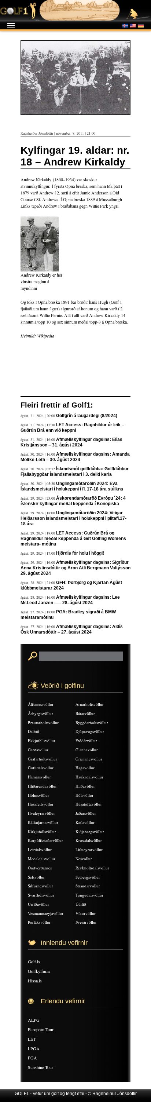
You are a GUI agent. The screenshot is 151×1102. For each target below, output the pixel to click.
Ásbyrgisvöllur (40, 713)
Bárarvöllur (85, 713)
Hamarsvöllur (39, 777)
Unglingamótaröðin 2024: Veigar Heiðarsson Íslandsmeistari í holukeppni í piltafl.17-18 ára (73, 518)
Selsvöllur (36, 877)
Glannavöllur (87, 749)
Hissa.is (35, 981)
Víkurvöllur (86, 913)
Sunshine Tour (40, 1067)
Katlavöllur (85, 822)
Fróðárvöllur (86, 740)
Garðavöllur (38, 749)
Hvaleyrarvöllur (41, 813)
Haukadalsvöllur (89, 777)
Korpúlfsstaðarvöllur (45, 840)
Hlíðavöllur (85, 786)
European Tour (41, 1029)
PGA (32, 1058)
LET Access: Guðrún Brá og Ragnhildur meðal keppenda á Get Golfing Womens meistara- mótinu (73, 538)
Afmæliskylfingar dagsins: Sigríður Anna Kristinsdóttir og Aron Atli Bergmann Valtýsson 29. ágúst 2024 (75, 568)
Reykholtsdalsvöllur (92, 868)
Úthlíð (81, 904)
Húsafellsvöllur (41, 804)
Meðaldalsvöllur (41, 858)
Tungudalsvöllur (89, 895)
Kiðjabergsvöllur (90, 831)
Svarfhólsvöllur (41, 895)
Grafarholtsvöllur (42, 759)
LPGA (34, 1048)
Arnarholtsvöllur (90, 704)
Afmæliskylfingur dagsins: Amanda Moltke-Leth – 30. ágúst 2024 (75, 457)
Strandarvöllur (88, 885)
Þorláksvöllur (39, 922)
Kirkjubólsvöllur (42, 831)
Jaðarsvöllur (86, 813)
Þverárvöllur (86, 922)
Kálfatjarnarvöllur (43, 822)
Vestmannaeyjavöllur (45, 913)
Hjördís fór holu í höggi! (80, 553)
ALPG (34, 1020)
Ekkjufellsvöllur (41, 740)
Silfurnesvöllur (40, 885)
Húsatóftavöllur (89, 804)
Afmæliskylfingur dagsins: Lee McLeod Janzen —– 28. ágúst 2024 (70, 600)
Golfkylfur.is (39, 971)
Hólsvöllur (84, 795)
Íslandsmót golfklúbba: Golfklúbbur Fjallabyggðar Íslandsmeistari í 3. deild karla (75, 471)
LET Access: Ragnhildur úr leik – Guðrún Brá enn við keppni (72, 427)
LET (32, 1039)
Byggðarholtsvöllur (92, 722)
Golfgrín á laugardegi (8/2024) (86, 415)
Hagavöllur (85, 767)
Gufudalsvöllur (41, 767)
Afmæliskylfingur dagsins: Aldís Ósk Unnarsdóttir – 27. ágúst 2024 (72, 629)
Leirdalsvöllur (40, 849)
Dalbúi (33, 731)
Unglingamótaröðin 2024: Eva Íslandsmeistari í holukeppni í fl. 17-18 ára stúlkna (72, 486)
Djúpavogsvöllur (90, 731)
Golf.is (34, 961)
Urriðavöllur (38, 904)
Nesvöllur (84, 858)
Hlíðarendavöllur (42, 786)
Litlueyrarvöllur (89, 849)
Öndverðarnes (40, 868)
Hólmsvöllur (38, 795)
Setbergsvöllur (88, 877)
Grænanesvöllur (89, 759)
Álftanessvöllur (41, 704)
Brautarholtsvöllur (43, 722)
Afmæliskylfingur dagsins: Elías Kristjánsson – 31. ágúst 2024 (71, 442)
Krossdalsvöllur (89, 840)
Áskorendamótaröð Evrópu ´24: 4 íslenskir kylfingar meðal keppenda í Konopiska (73, 501)
